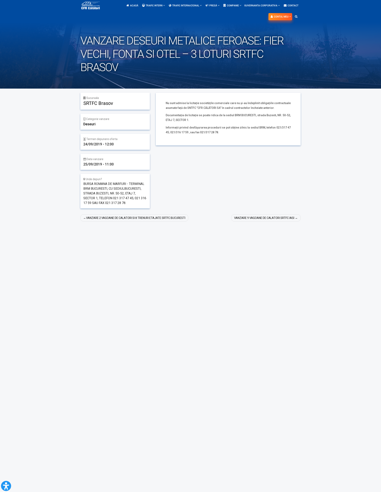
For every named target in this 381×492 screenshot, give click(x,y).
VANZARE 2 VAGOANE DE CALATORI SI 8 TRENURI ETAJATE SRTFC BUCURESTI (135, 217)
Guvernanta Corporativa (261, 5)
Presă (213, 5)
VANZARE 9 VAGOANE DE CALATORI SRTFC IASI (264, 217)
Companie (233, 5)
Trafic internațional (186, 5)
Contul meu (281, 16)
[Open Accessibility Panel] (6, 486)
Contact (293, 5)
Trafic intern (154, 5)
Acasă (134, 5)
